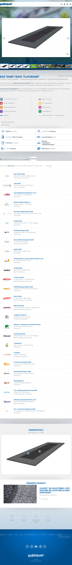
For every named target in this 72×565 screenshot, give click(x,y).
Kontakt (48, 520)
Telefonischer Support (36, 521)
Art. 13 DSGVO (43, 534)
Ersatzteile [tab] (16, 159)
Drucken (12, 520)
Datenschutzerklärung (31, 534)
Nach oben (3, 534)
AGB (21, 534)
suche (16, 534)
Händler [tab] (34, 159)
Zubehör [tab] (9, 159)
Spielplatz (6, 125)
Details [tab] (3, 159)
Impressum (52, 534)
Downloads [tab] (23, 159)
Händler (24, 520)
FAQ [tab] (29, 159)
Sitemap (10, 534)
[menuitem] (64, 4)
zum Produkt (44, 499)
